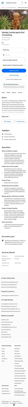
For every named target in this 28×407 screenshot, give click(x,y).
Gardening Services (11, 7)
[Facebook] (14, 405)
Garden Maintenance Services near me (10, 311)
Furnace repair (18, 366)
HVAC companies (18, 361)
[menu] (3, 3)
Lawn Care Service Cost (7, 322)
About (3, 92)
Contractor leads (18, 388)
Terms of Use (16, 401)
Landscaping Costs (6, 324)
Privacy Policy (5, 403)
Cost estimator (5, 391)
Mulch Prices (4, 332)
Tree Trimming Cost (6, 329)
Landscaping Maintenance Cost (9, 327)
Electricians (17, 353)
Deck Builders (17, 383)
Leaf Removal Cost (5, 334)
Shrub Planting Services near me (9, 306)
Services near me (6, 393)
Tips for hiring (5, 388)
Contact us (4, 358)
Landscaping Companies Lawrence (9, 295)
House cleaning (18, 358)
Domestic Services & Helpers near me (10, 308)
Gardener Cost (5, 319)
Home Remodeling (19, 368)
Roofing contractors (19, 380)
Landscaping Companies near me (9, 304)
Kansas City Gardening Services (9, 284)
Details (8, 92)
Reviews (14, 92)
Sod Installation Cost (6, 337)
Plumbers (16, 351)
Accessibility (13, 403)
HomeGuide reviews (19, 395)
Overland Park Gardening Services (9, 282)
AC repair (16, 363)
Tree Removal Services (20, 375)
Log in (3, 351)
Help (3, 361)
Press (3, 356)
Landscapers (17, 356)
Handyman (17, 348)
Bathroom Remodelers (20, 371)
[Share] (25, 12)
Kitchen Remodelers (19, 373)
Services (20, 92)
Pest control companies (20, 378)
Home (3, 7)
